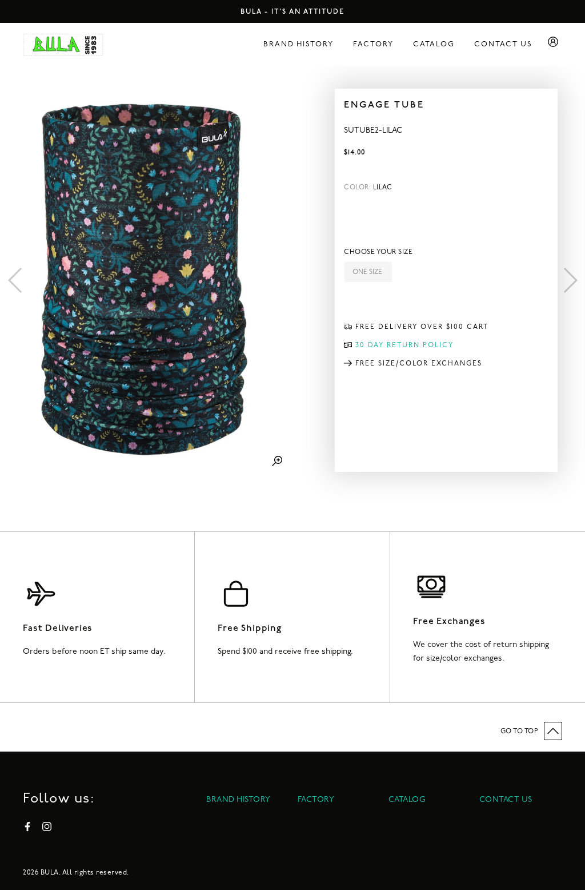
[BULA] (63, 44)
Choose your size (378, 252)
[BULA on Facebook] (27, 826)
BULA (50, 872)
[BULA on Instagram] (46, 826)
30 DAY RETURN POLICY (404, 345)
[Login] (553, 44)
